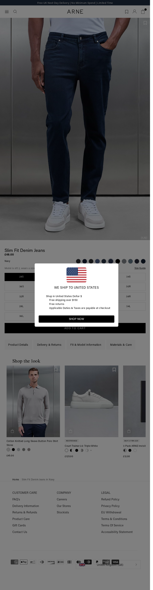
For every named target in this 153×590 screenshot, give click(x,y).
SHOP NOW (76, 319)
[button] (111, 319)
